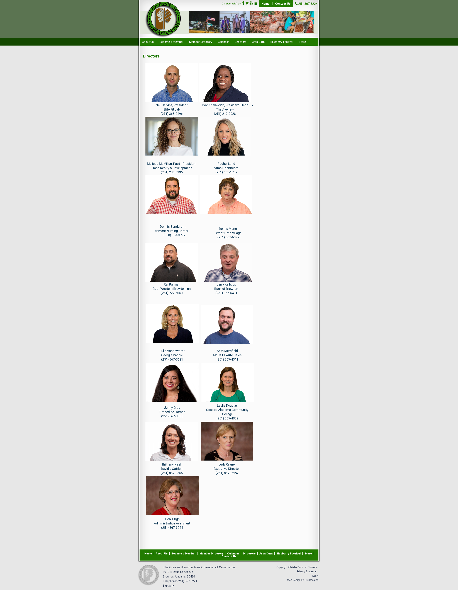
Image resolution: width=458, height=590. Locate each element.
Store (302, 42)
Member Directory (200, 42)
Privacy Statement (307, 571)
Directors (240, 42)
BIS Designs (311, 580)
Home (265, 3)
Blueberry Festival (281, 42)
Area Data (258, 42)
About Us (148, 42)
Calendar (223, 42)
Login (315, 575)
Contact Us (283, 3)
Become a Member (171, 42)
